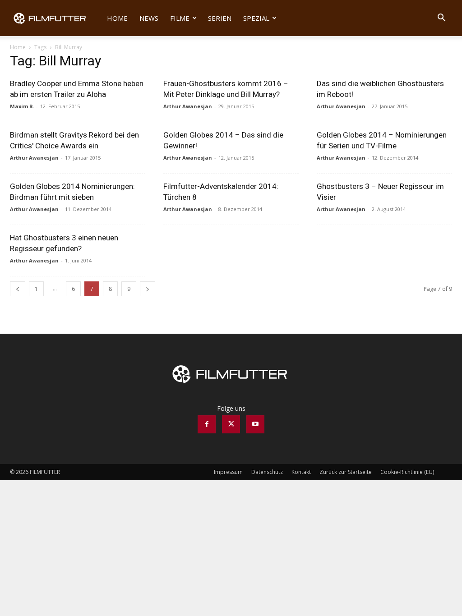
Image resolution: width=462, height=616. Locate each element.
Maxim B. (22, 106)
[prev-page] (17, 288)
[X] (231, 424)
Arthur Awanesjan (187, 106)
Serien (219, 18)
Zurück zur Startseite (345, 472)
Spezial (256, 18)
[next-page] (147, 288)
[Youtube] (255, 424)
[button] (441, 18)
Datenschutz (267, 472)
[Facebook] (207, 424)
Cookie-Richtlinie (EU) (407, 472)
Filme (179, 18)
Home (117, 18)
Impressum (228, 472)
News (148, 18)
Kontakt (301, 472)
